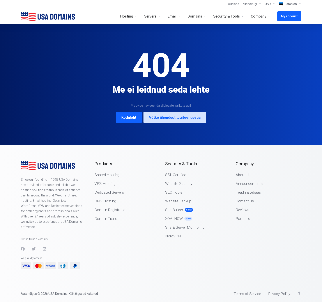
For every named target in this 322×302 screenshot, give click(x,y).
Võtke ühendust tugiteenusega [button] (175, 117)
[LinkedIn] (44, 249)
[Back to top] (299, 292)
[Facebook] (22, 249)
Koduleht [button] (128, 117)
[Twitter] (33, 249)
